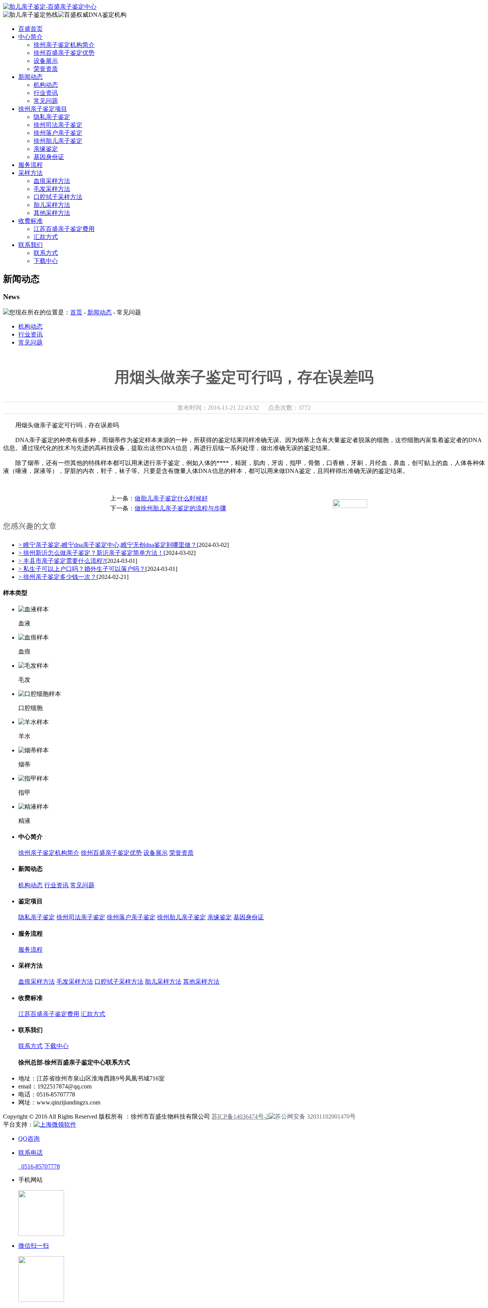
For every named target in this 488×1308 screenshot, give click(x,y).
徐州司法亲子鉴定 (58, 125)
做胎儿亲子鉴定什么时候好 (171, 498)
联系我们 (30, 245)
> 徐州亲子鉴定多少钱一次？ (57, 577)
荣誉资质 (46, 69)
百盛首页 (30, 29)
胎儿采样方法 (52, 205)
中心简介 (30, 37)
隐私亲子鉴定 (52, 117)
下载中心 (46, 261)
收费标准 (30, 221)
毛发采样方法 (52, 189)
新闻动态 (30, 77)
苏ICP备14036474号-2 (240, 1116)
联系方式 (46, 253)
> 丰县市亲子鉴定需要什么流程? (61, 561)
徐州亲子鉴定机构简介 (64, 45)
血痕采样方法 (52, 181)
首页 (76, 312)
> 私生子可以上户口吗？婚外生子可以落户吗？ (81, 569)
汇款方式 (46, 237)
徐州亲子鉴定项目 (42, 109)
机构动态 (46, 85)
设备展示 (46, 61)
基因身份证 (49, 157)
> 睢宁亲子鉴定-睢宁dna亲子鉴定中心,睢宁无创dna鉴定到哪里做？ (107, 545)
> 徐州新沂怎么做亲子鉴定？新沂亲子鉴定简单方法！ (91, 553)
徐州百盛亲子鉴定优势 (64, 53)
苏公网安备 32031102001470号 (315, 1116)
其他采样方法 (52, 213)
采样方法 (30, 173)
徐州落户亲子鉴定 (58, 133)
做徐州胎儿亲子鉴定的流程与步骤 (180, 508)
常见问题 (46, 101)
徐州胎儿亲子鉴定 (58, 141)
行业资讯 (46, 93)
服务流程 (30, 165)
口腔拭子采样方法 (58, 197)
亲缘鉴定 (46, 149)
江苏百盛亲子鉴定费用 (64, 229)
